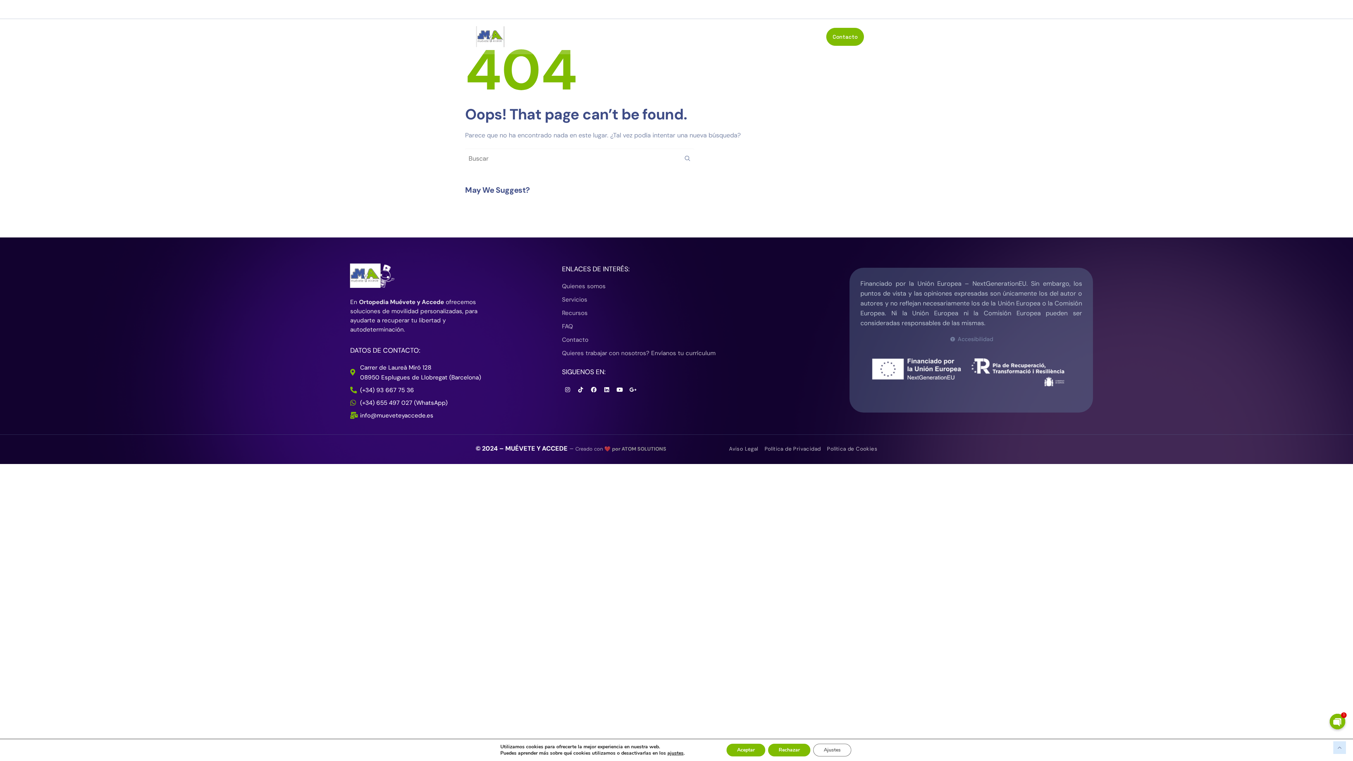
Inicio (655, 36)
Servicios (748, 36)
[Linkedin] (606, 389)
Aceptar (746, 750)
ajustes (675, 753)
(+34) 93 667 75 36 (848, 9)
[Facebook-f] (479, 9)
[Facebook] (593, 389)
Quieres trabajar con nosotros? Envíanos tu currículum (639, 353)
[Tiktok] (580, 389)
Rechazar (789, 750)
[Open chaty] (1337, 721)
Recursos (784, 36)
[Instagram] (505, 9)
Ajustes (832, 750)
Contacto (845, 36)
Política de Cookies (852, 448)
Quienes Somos (695, 36)
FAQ (813, 36)
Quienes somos (584, 286)
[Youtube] (492, 9)
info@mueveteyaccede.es (782, 9)
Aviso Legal (743, 448)
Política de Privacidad (793, 448)
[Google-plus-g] (632, 389)
